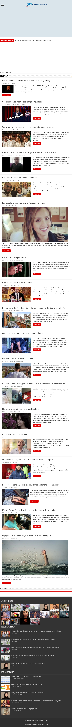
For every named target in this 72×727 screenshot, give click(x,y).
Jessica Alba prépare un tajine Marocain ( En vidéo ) (24, 203)
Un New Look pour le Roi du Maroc (17, 283)
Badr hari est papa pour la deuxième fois (20, 178)
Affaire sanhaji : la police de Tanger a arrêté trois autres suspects (30, 152)
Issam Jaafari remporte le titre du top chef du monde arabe (28, 127)
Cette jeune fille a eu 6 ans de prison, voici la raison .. (28, 663)
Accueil (2, 72)
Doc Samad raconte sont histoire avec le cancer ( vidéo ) (26, 80)
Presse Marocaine (29, 720)
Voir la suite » (6, 95)
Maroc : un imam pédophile (14, 257)
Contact (46, 720)
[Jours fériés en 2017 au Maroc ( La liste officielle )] (5, 679)
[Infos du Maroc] (36, 4)
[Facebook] (37, 722)
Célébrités (22, 104)
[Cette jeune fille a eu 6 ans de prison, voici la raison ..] (5, 695)
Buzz (14, 83)
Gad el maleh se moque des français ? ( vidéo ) (22, 102)
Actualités (17, 104)
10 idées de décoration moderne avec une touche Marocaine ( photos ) (33, 639)
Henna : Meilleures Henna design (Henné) (24, 709)
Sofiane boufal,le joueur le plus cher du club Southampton (27, 459)
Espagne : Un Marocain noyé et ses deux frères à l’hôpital (26, 535)
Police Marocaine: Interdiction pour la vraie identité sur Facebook (30, 485)
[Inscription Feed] (71, 76)
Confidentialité (39, 720)
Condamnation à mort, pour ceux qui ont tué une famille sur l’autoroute (33, 384)
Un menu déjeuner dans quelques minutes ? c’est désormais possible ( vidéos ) (36, 631)
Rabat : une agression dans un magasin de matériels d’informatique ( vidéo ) (34, 40)
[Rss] (35, 722)
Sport (21, 336)
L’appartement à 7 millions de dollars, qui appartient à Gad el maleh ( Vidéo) (35, 308)
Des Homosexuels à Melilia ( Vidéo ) (17, 358)
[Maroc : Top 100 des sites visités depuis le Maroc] (5, 687)
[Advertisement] (36, 22)
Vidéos (25, 411)
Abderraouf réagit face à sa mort (16, 434)
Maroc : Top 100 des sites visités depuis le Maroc (26, 684)
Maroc (21, 260)
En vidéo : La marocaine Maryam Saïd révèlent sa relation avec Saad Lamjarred (36, 701)
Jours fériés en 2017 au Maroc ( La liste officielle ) (26, 676)
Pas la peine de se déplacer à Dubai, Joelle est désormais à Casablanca (33, 655)
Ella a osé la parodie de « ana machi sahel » (20, 409)
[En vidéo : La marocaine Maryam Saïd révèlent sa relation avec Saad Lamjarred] (5, 703)
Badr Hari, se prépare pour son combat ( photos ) (23, 333)
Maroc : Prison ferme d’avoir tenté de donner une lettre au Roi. (29, 510)
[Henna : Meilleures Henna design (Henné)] (5, 711)
